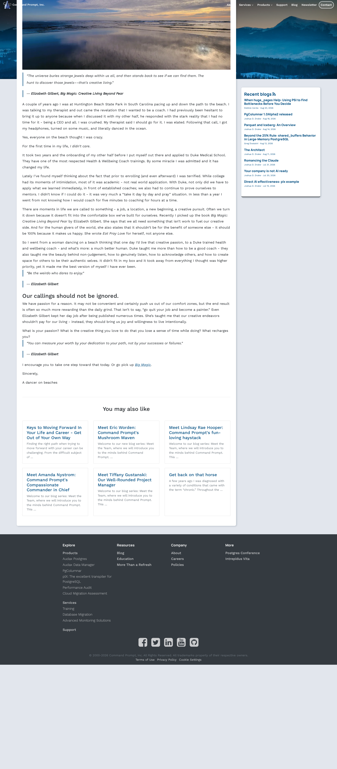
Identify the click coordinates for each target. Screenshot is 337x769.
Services (245, 4)
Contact (326, 4)
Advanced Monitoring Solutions (87, 620)
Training (68, 609)
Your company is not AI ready (266, 171)
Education (125, 559)
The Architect (254, 150)
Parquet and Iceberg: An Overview (270, 125)
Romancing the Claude (261, 160)
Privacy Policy (167, 659)
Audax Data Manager (79, 565)
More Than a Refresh (134, 565)
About (231, 4)
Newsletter (309, 4)
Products (263, 4)
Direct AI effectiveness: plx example (271, 181)
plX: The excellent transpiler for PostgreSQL (87, 579)
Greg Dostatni (251, 143)
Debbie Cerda (251, 108)
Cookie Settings (190, 659)
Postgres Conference (242, 553)
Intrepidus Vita (237, 559)
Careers (177, 559)
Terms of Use (145, 659)
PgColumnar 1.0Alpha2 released (268, 114)
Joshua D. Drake (252, 119)
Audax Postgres (75, 559)
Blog (294, 4)
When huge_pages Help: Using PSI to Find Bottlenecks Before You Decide (276, 102)
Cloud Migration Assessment (85, 593)
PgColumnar (72, 571)
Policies (177, 565)
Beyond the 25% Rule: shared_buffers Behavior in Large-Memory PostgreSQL (280, 137)
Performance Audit (77, 588)
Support (282, 4)
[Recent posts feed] (274, 94)
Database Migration (77, 614)
